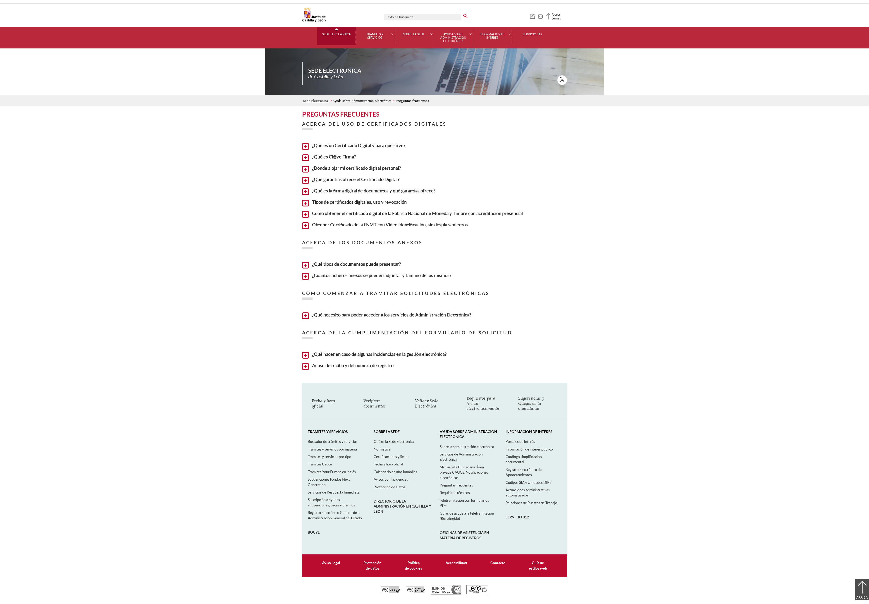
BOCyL (314, 532)
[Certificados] (477, 593)
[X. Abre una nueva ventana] (562, 80)
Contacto (497, 563)
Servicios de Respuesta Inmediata (334, 492)
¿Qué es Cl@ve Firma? (333, 156)
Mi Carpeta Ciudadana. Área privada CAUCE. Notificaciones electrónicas (464, 472)
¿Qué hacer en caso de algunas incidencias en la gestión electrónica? (378, 354)
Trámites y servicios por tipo (329, 457)
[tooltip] (532, 16)
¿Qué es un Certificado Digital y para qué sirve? (358, 145)
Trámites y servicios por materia (332, 449)
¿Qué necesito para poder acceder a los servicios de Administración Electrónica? (391, 314)
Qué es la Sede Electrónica (394, 441)
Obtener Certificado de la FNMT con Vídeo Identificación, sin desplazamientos (389, 224)
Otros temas (556, 16)
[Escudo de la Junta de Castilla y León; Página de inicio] (314, 21)
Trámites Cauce (320, 464)
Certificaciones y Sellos (391, 457)
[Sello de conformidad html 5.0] (415, 592)
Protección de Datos (389, 487)
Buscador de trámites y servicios (333, 441)
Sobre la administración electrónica (467, 447)
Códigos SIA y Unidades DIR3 (528, 482)
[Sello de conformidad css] (390, 592)
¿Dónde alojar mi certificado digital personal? (356, 168)
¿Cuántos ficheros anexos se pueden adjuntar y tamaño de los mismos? (381, 275)
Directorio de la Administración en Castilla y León (402, 506)
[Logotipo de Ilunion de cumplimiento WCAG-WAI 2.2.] (446, 593)
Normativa (382, 449)
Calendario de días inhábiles (395, 472)
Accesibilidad (456, 563)
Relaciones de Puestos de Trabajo (531, 503)
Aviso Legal (331, 563)
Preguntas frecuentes (456, 485)
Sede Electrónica (336, 34)
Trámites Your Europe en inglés (332, 472)
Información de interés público (529, 449)
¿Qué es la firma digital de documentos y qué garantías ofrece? (373, 190)
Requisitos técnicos (455, 493)
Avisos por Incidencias (391, 479)
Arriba (862, 597)
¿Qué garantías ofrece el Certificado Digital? (355, 179)
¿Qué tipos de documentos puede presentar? (356, 264)
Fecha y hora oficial (388, 464)
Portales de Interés (520, 441)
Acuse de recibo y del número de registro (352, 365)
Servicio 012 (532, 34)
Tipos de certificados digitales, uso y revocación (359, 202)
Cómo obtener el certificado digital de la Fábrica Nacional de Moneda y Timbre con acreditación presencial (417, 213)
